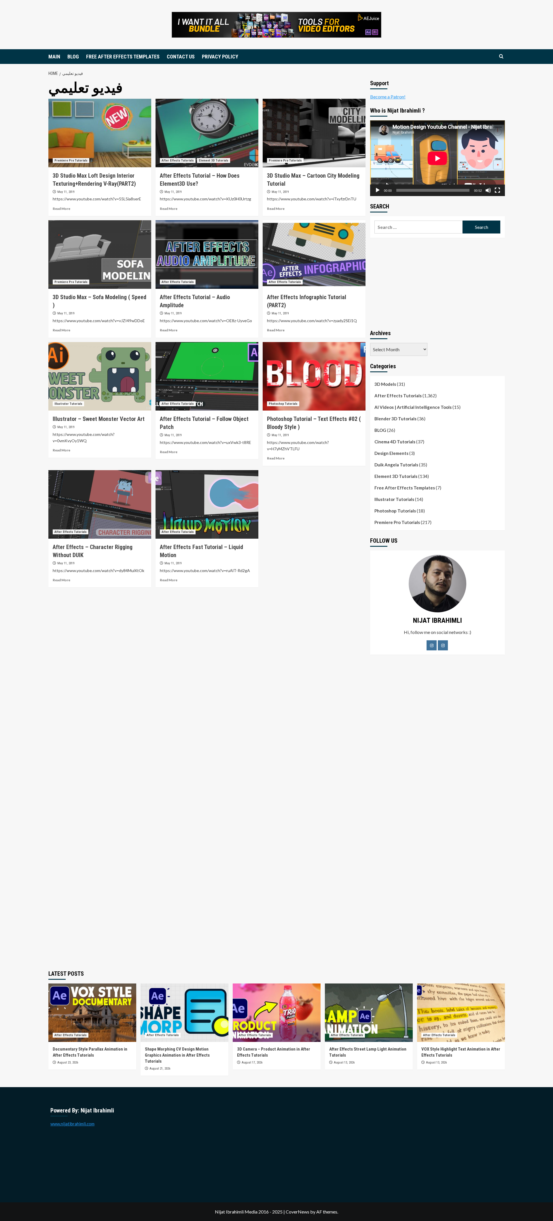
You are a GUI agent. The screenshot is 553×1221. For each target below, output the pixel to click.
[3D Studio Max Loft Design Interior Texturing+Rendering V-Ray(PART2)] (99, 133)
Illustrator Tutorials (68, 404)
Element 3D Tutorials (213, 160)
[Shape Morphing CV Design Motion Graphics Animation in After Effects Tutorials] (184, 1012)
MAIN (54, 57)
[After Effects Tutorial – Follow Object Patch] (207, 376)
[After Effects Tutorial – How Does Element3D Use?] (207, 133)
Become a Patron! (388, 96)
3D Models (385, 384)
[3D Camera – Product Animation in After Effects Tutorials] (277, 1012)
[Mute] (488, 190)
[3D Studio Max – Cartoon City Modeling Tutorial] (314, 133)
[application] (437, 158)
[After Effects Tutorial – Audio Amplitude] (207, 254)
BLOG (73, 57)
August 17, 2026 (252, 1062)
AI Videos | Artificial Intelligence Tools (413, 407)
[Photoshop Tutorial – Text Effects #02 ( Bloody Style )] (314, 376)
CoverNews (297, 1211)
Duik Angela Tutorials (396, 464)
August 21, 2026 (159, 1068)
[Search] (501, 57)
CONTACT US (181, 57)
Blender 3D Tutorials (395, 418)
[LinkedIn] (443, 645)
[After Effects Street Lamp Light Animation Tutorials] (369, 1012)
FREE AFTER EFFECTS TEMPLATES (123, 57)
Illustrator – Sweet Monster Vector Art (99, 418)
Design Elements (391, 453)
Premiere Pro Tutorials (71, 160)
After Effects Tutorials (178, 160)
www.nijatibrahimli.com (72, 1123)
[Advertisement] (437, 282)
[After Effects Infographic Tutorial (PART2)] (314, 254)
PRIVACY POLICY (220, 57)
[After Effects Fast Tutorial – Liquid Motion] (207, 504)
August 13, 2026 (344, 1062)
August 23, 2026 (67, 1062)
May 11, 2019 (65, 192)
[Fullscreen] (497, 190)
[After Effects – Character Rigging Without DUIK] (99, 504)
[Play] (377, 190)
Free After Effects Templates (404, 487)
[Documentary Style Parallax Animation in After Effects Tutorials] (92, 1012)
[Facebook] (432, 645)
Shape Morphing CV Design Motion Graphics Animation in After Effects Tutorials (177, 1055)
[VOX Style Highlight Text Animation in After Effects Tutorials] (461, 1012)
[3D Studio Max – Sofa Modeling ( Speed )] (99, 254)
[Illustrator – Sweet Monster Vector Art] (99, 376)
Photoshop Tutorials (283, 404)
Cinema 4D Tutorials (394, 441)
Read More (61, 208)
